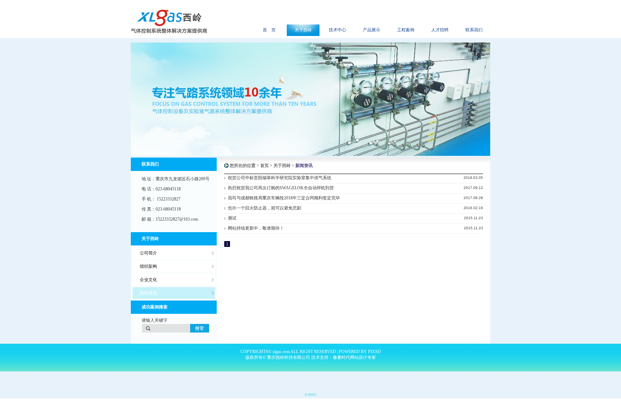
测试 (232, 218)
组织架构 (148, 266)
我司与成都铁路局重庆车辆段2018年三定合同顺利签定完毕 (284, 197)
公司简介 (148, 253)
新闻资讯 (148, 292)
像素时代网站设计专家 (354, 357)
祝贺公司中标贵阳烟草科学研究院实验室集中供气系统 (279, 177)
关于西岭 (282, 165)
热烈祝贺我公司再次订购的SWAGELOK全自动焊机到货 (281, 187)
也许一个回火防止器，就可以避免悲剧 (264, 208)
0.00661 (311, 395)
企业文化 (148, 279)
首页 (264, 165)
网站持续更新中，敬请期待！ (256, 228)
